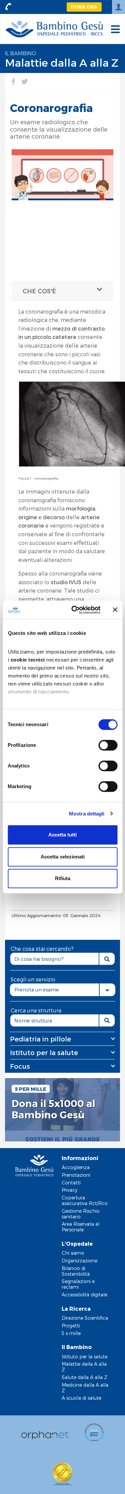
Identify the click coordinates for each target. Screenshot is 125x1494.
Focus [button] (20, 1066)
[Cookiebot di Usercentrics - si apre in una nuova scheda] (74, 610)
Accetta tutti (62, 834)
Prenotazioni (76, 1175)
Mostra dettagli (87, 813)
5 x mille (71, 1333)
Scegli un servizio (33, 979)
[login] (118, 7)
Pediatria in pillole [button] (40, 1039)
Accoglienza (76, 1167)
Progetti (71, 1325)
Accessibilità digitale (84, 1294)
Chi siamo (73, 1253)
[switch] (107, 745)
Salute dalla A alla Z (84, 1377)
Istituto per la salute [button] (44, 1052)
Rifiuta (62, 878)
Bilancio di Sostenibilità (76, 1271)
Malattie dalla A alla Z (61, 62)
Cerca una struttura (36, 1010)
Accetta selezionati (63, 856)
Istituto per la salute (84, 1356)
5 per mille (30, 1089)
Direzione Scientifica (85, 1318)
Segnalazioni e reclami (78, 1284)
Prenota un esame (36, 989)
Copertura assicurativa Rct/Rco (85, 1200)
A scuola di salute (81, 1398)
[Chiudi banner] (115, 610)
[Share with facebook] (13, 81)
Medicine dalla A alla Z (85, 1387)
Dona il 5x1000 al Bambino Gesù (53, 1109)
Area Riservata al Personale (80, 1226)
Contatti (71, 1182)
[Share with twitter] (25, 81)
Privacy (69, 1190)
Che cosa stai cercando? (42, 948)
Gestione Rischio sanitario (81, 1213)
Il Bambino (20, 53)
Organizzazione (79, 1260)
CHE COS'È (39, 290)
